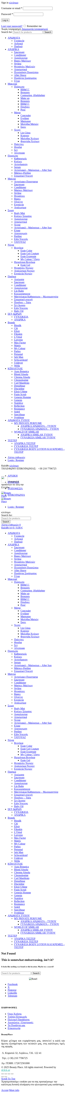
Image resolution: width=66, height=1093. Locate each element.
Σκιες (23, 127)
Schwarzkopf (21, 360)
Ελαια (17, 230)
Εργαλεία (19, 204)
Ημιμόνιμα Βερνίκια (24, 262)
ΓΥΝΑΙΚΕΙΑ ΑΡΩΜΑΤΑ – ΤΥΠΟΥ (40, 429)
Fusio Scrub (20, 394)
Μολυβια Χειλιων (30, 138)
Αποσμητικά (20, 69)
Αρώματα (19, 279)
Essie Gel (25, 265)
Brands (11, 322)
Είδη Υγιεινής (21, 239)
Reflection (19, 406)
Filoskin (18, 334)
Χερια (17, 224)
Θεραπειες (19, 196)
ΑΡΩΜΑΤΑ (14, 37)
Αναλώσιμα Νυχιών (24, 270)
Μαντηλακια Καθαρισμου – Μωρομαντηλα (36, 296)
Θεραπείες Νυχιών (23, 267)
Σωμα (11, 210)
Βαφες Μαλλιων (22, 60)
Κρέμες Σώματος (23, 216)
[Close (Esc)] (2, 1073)
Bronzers (25, 92)
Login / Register (16, 460)
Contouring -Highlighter (33, 95)
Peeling (18, 236)
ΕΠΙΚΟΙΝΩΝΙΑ (16, 495)
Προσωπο (13, 155)
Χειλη (17, 129)
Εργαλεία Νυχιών (23, 273)
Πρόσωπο (19, 86)
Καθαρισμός (20, 158)
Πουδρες (25, 106)
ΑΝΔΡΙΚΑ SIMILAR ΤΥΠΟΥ (37, 434)
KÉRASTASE (15, 368)
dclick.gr (5, 1070)
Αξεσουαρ (19, 152)
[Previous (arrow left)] (2, 1076)
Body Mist (19, 213)
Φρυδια (18, 147)
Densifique (19, 385)
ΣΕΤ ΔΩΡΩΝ (15, 314)
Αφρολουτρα (20, 219)
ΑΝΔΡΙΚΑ (13, 49)
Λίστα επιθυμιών (16, 457)
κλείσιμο (13, 2)
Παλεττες (19, 144)
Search (48, 32)
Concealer (26, 115)
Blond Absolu (21, 374)
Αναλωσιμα (20, 207)
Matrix (17, 345)
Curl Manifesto (21, 383)
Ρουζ (23, 109)
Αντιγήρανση (20, 164)
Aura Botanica (21, 371)
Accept (4, 1090)
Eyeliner (25, 118)
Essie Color (26, 250)
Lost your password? (11, 26)
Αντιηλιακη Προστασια (26, 181)
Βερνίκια (18, 247)
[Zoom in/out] (12, 1073)
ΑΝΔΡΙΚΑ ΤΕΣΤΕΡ (24, 443)
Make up (25, 98)
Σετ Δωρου (19, 305)
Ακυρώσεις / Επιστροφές (20, 1022)
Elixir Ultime (20, 391)
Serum (17, 167)
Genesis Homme (22, 397)
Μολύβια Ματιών (29, 124)
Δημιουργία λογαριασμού (35, 29)
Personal (18, 354)
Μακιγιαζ (12, 83)
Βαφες (17, 198)
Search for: (6, 32)
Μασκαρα (26, 121)
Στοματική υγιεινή (23, 299)
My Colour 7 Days (30, 259)
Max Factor (20, 342)
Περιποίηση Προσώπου (26, 72)
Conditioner (20, 55)
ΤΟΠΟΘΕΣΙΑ (15, 488)
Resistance (19, 408)
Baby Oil (18, 311)
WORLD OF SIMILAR (26, 431)
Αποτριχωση (20, 233)
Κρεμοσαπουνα (22, 293)
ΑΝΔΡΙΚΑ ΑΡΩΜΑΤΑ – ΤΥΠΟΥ (38, 426)
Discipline (19, 388)
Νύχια (11, 244)
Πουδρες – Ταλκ (22, 302)
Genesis (18, 400)
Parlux (17, 351)
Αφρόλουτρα (20, 58)
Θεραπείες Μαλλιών (24, 66)
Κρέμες (18, 161)
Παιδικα (12, 276)
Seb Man (18, 357)
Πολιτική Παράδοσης (19, 1019)
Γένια (17, 81)
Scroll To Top (8, 1078)
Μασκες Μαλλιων (23, 190)
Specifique (19, 414)
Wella (17, 365)
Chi (16, 328)
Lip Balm (19, 291)
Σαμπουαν (19, 52)
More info (14, 1090)
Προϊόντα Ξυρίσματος (25, 78)
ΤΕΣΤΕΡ (12, 440)
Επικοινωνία (14, 1028)
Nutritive (18, 403)
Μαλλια (12, 178)
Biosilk (17, 325)
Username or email (11, 8)
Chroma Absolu (22, 377)
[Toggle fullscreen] (9, 1073)
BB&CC (25, 89)
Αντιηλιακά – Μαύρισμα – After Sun (33, 170)
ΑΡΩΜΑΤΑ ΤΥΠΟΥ (19, 420)
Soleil (17, 411)
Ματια (17, 112)
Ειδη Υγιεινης (21, 308)
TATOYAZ (20, 242)
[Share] (5, 1073)
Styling (17, 63)
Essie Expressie (28, 256)
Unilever (18, 362)
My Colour (19, 348)
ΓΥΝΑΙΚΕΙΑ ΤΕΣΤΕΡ (26, 446)
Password (7, 14)
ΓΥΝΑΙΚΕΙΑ (21, 316)
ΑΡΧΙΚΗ (13, 475)
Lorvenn (18, 339)
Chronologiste (21, 380)
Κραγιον (25, 135)
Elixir (17, 331)
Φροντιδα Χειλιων (30, 141)
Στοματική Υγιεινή (23, 175)
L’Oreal (18, 337)
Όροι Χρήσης (15, 1013)
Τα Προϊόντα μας (16, 1025)
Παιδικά (18, 46)
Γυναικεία (19, 40)
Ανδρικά (18, 43)
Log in (5, 20)
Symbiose (19, 417)
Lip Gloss (25, 132)
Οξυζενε (18, 201)
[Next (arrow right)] (5, 1076)
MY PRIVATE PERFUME (28, 423)
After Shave (20, 75)
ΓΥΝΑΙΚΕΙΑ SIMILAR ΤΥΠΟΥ (38, 437)
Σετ (16, 150)
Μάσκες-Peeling (22, 173)
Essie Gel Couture (30, 253)
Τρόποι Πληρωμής (17, 1016)
